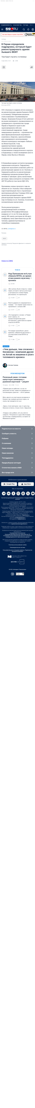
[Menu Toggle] (2, 29)
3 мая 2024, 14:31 (6, 61)
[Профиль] (33, 29)
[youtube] (33, 493)
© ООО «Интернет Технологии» (17, 569)
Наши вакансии (8, 453)
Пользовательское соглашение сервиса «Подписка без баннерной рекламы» (17, 550)
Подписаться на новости (11, 429)
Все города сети (8, 472)
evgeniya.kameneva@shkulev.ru (19, 524)
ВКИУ (4, 238)
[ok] (13, 493)
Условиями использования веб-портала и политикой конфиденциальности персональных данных (17, 536)
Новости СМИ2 (7, 261)
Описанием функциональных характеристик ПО (17, 534)
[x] (28, 493)
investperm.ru (11, 228)
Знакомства (17, 25)
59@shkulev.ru (25, 515)
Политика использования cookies (18, 545)
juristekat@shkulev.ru (20, 517)
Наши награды (7, 448)
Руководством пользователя (17, 533)
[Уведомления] (28, 29)
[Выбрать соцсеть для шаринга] (32, 67)
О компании (6, 443)
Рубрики (5, 438)
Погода (25, 25)
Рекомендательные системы (17, 547)
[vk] (8, 493)
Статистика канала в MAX (12, 468)
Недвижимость (6, 25)
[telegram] (4, 493)
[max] (23, 493)
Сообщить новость (9, 433)
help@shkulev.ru (21, 519)
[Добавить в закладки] (3, 67)
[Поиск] (24, 29)
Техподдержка (7, 458)
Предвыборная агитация (11, 463)
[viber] (18, 493)
